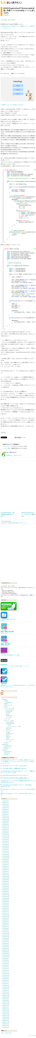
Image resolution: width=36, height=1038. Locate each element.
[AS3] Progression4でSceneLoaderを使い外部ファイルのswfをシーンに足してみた (19, 10)
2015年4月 (4, 888)
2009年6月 (4, 1003)
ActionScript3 (11, 523)
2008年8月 (4, 1020)
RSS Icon (2, 693)
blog (17, 523)
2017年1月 (4, 853)
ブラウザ (8, 717)
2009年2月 (4, 1010)
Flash (7, 712)
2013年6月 (4, 923)
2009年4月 (4, 1007)
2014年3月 (4, 910)
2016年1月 (4, 873)
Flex (7, 714)
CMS (5, 700)
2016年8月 (4, 861)
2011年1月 (4, 972)
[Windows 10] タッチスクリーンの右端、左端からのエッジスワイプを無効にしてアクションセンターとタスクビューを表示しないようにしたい (18, 761)
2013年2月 (4, 930)
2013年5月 (4, 925)
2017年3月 (4, 849)
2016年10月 (5, 858)
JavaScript (8, 733)
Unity (7, 738)
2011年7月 (4, 961)
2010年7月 (4, 982)
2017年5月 (4, 846)
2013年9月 (4, 918)
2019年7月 (4, 807)
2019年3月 (4, 812)
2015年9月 (4, 879)
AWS (7, 729)
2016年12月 (5, 854)
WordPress (8, 702)
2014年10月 (5, 898)
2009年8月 (4, 1000)
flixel (9, 724)
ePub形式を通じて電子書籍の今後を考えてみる (7, 514)
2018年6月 (4, 827)
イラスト (6, 718)
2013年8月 (4, 920)
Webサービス (9, 739)
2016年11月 (5, 856)
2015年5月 (4, 886)
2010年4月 (4, 987)
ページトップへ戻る (32, 1035)
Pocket (24, 437)
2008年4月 (4, 1027)
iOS (7, 732)
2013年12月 (5, 915)
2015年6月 (4, 884)
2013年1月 (4, 931)
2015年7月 (4, 883)
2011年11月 (5, 955)
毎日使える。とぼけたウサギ (13, 455)
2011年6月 (4, 963)
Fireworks (8, 711)
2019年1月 (4, 816)
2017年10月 (5, 837)
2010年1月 (4, 992)
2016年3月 (4, 869)
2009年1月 (4, 1012)
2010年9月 (4, 978)
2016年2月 (4, 871)
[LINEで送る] (18, 437)
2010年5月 (4, 985)
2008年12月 (5, 1013)
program (4, 744)
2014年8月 (4, 901)
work (5, 706)
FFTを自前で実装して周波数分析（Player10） (15, 768)
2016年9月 (4, 859)
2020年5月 (4, 802)
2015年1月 (4, 893)
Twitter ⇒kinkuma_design (6, 1032)
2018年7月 (4, 826)
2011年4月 (4, 967)
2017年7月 (4, 842)
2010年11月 (5, 975)
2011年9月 (4, 958)
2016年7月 (4, 863)
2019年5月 (4, 811)
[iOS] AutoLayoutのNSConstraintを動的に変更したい (16, 778)
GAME (5, 703)
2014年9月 (4, 899)
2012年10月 (5, 936)
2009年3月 (4, 1008)
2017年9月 (4, 839)
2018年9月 (4, 822)
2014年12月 (5, 894)
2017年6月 (4, 844)
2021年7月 (4, 801)
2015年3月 (4, 889)
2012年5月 (4, 945)
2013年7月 (4, 921)
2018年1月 (4, 832)
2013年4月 (4, 926)
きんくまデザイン (11, 2)
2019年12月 (5, 806)
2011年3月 (4, 968)
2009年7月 (4, 1002)
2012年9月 (4, 938)
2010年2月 (4, 990)
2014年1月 (4, 913)
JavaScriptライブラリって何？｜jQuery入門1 (14, 765)
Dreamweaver (9, 709)
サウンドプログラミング (13, 726)
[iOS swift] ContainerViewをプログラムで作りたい (16, 775)
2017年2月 (4, 851)
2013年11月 (5, 916)
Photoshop (8, 715)
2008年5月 (4, 1025)
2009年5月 (4, 1005)
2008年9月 (4, 1018)
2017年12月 (5, 834)
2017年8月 (4, 841)
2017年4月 (4, 848)
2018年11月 (5, 819)
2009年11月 (5, 995)
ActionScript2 (9, 722)
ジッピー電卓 (6, 448)
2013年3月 (4, 928)
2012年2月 (4, 950)
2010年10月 (5, 977)
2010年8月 (4, 980)
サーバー (8, 741)
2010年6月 (4, 983)
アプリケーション (8, 708)
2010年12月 (5, 973)
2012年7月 (4, 941)
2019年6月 (4, 809)
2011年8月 (4, 960)
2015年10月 (5, 878)
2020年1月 (4, 804)
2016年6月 (4, 864)
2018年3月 (4, 831)
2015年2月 (4, 891)
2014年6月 (4, 905)
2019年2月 (4, 814)
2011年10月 (5, 956)
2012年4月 (4, 946)
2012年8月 (4, 940)
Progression (8, 521)
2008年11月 (5, 1015)
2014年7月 (4, 903)
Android (8, 728)
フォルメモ (6, 446)
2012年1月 (4, 951)
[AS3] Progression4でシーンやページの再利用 (28, 514)
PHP (7, 735)
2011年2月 (4, 970)
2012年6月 (4, 943)
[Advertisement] (15, 472)
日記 (5, 742)
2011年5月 (4, 965)
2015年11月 (5, 876)
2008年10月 (5, 1017)
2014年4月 (4, 908)
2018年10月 (5, 821)
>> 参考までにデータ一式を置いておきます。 (13, 104)
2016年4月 (4, 868)
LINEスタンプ (7, 705)
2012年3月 (4, 948)
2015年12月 (5, 874)
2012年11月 (5, 935)
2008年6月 (4, 1024)
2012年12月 (5, 933)
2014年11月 (5, 896)
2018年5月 (4, 829)
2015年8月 (4, 881)
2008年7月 (4, 1022)
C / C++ (7, 730)
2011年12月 (5, 953)
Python (7, 736)
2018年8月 (4, 824)
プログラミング (23, 523)
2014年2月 (4, 911)
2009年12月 (5, 993)
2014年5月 (4, 906)
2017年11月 (5, 836)
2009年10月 (5, 997)
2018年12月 (5, 817)
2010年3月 (4, 988)
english (4, 750)
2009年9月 (4, 998)
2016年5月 (4, 866)
